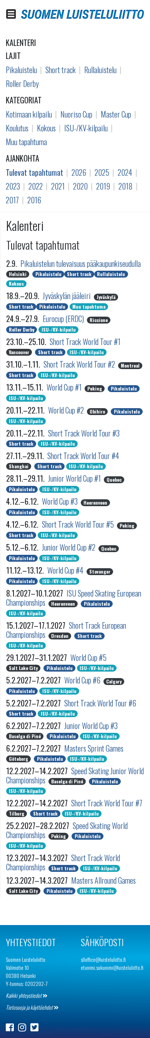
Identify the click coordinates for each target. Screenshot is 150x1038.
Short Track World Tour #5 (78, 524)
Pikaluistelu (21, 69)
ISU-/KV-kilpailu (86, 128)
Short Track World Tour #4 (83, 455)
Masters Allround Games (103, 880)
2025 (102, 172)
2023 (13, 186)
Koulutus (17, 128)
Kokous (46, 128)
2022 (35, 186)
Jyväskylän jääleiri (67, 295)
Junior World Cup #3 (91, 725)
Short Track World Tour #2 (80, 364)
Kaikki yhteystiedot (24, 995)
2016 (34, 200)
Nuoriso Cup (76, 114)
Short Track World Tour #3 (84, 433)
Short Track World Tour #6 (100, 703)
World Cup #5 (88, 657)
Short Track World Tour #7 (106, 803)
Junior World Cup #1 (75, 478)
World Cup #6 (83, 680)
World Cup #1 (65, 387)
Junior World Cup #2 (69, 547)
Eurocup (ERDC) (64, 318)
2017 (12, 200)
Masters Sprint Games (93, 748)
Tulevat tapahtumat (34, 172)
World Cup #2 (66, 410)
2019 (103, 186)
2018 (125, 186)
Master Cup (116, 114)
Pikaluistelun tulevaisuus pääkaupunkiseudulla (80, 263)
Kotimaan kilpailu (29, 114)
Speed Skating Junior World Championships (75, 775)
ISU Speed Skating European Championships (73, 597)
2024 (125, 172)
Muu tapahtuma (26, 141)
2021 (58, 186)
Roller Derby (22, 83)
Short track (60, 69)
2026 (79, 172)
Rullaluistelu (100, 69)
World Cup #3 (60, 501)
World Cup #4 (66, 570)
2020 (80, 186)
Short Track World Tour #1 (85, 341)
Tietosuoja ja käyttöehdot (30, 1007)
